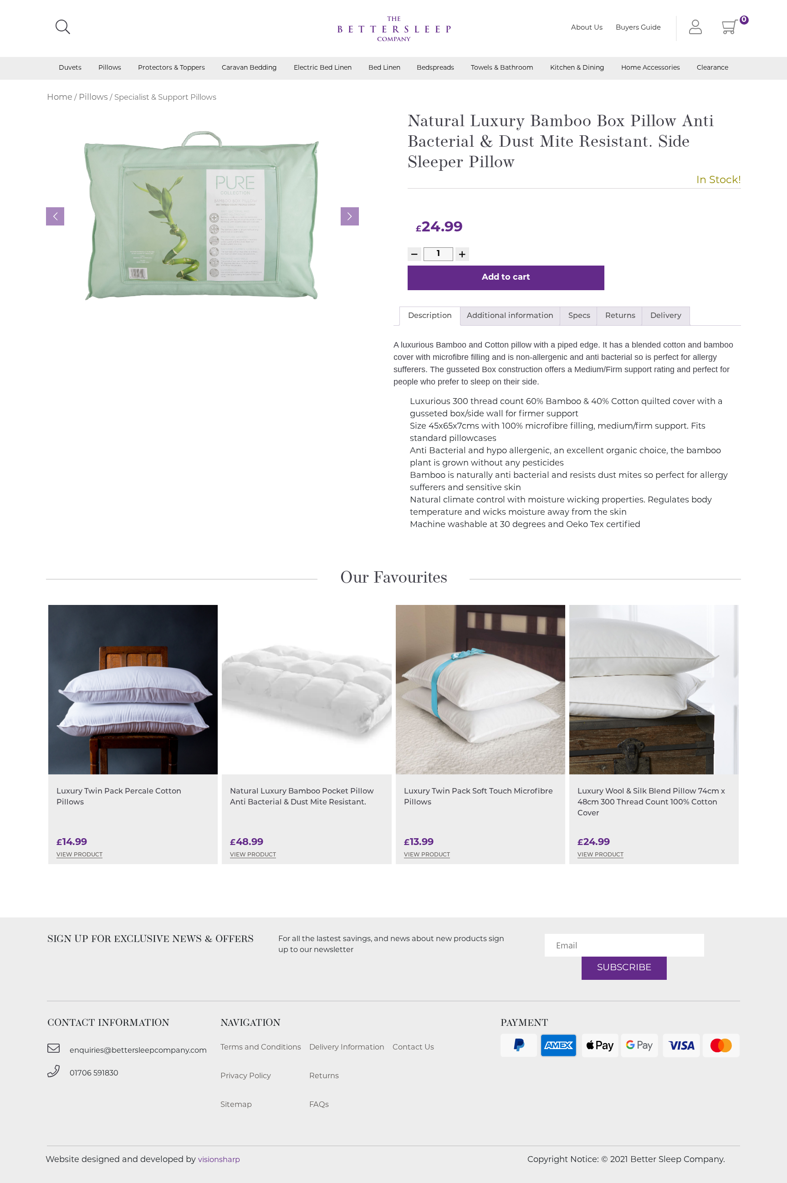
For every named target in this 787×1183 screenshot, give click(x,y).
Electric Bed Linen (323, 68)
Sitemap (236, 1105)
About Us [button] (587, 28)
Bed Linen (384, 68)
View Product (79, 855)
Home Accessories (650, 68)
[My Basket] (730, 30)
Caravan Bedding (249, 68)
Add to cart (506, 278)
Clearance (712, 68)
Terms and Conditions (260, 1047)
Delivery (665, 316)
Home (59, 98)
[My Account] (693, 28)
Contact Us (413, 1047)
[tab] (429, 316)
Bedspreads (435, 68)
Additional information (510, 316)
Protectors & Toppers (171, 68)
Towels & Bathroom (502, 68)
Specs (579, 316)
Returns (620, 316)
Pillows (109, 68)
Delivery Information (346, 1047)
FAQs (319, 1105)
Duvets (70, 68)
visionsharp (219, 1160)
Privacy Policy (245, 1076)
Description (430, 316)
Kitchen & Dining (577, 68)
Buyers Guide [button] (638, 28)
